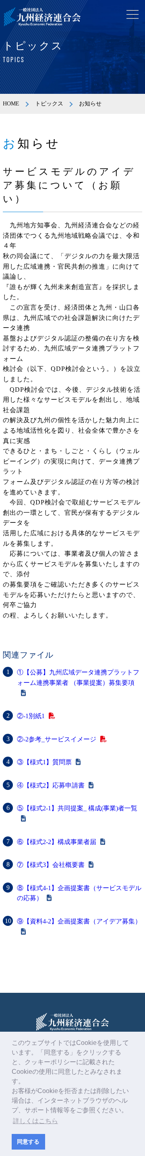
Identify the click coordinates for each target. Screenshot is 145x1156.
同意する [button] (28, 1141)
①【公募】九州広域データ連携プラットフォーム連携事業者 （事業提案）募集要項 (78, 677)
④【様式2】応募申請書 (51, 785)
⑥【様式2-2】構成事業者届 (56, 841)
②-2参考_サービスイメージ (56, 739)
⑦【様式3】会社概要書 (51, 864)
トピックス (49, 104)
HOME (11, 104)
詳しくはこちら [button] (35, 1121)
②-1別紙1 (31, 716)
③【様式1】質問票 (44, 762)
